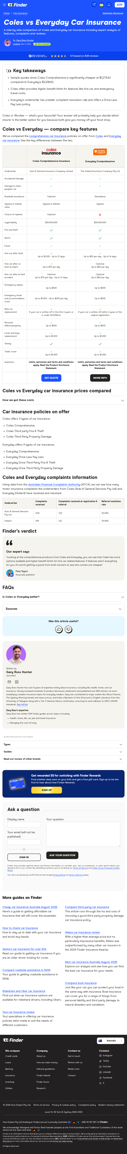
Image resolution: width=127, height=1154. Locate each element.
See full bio (22, 704)
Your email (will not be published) (21, 834)
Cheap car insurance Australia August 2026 (29, 907)
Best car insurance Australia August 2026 (91, 962)
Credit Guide (104, 1139)
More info (100, 378)
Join (119, 4)
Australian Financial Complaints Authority (54, 484)
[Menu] (4, 5)
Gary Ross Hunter (19, 672)
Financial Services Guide (87, 1139)
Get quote (51, 378)
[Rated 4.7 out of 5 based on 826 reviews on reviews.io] (38, 56)
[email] (9, 682)
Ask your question (62, 855)
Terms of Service (76, 875)
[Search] (94, 4)
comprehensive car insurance (48, 136)
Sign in (24, 857)
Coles (99, 136)
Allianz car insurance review (82, 932)
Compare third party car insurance (87, 907)
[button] (63, 744)
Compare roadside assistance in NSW (26, 970)
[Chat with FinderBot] (101, 4)
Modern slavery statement (111, 1105)
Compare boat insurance (81, 983)
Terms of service (41, 1105)
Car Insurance (20, 13)
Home (7, 13)
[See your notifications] (109, 5)
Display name (15, 819)
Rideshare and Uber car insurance (23, 991)
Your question (55, 819)
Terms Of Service (80, 868)
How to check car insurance (20, 928)
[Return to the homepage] (17, 5)
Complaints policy (87, 1105)
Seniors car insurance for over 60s (24, 949)
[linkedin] (17, 682)
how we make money (63, 1141)
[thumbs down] (68, 629)
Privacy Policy (59, 875)
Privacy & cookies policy (64, 1105)
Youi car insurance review (18, 1012)
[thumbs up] (58, 629)
